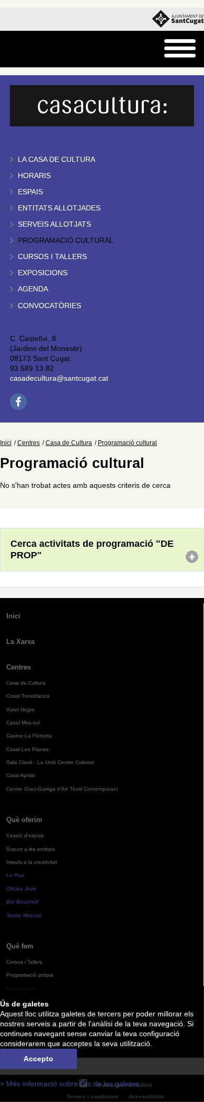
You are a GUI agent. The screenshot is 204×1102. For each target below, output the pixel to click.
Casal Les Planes (27, 749)
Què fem (19, 946)
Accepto (38, 1059)
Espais (30, 192)
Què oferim (24, 820)
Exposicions (42, 273)
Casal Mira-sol (23, 722)
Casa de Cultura (69, 443)
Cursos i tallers (52, 257)
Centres (28, 443)
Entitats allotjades (59, 208)
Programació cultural (66, 240)
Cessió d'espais (25, 835)
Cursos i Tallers (24, 962)
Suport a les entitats (30, 849)
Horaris (34, 176)
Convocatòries (49, 306)
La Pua (15, 875)
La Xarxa (20, 642)
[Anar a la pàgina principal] (35, 49)
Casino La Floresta (29, 735)
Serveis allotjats (54, 224)
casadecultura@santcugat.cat (59, 378)
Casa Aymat (20, 775)
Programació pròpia (29, 975)
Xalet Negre (20, 709)
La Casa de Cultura (56, 159)
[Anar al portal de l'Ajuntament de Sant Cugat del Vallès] (178, 19)
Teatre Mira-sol (23, 915)
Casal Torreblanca (28, 696)
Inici (6, 443)
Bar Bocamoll (22, 902)
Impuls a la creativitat (31, 862)
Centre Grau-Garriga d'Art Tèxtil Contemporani (62, 789)
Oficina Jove (21, 889)
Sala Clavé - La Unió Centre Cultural (50, 762)
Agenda (33, 289)
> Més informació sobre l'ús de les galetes (69, 1084)
